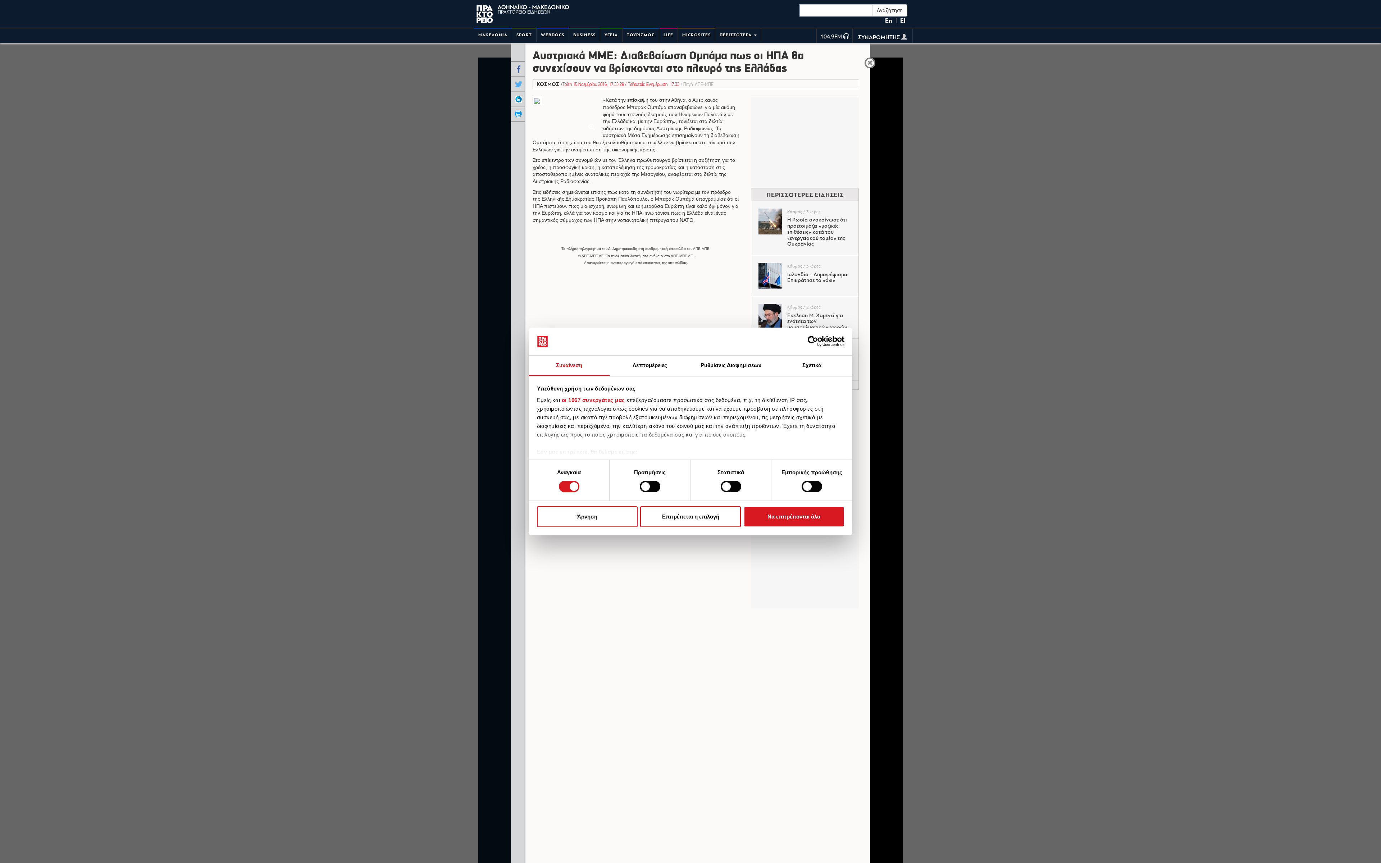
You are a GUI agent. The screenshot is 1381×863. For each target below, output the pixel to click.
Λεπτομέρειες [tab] (650, 365)
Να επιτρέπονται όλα (793, 516)
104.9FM (831, 37)
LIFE (668, 35)
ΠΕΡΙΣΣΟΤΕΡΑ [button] (736, 35)
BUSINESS (584, 35)
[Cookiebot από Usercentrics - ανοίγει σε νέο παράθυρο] (812, 341)
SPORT (524, 35)
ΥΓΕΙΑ (611, 35)
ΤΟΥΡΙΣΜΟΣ (641, 35)
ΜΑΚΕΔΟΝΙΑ (492, 35)
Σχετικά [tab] (812, 365)
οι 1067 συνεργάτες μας (593, 400)
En (888, 20)
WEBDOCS (552, 35)
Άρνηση (587, 516)
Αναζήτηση (890, 10)
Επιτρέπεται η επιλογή (690, 516)
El (902, 20)
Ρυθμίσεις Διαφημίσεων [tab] (731, 365)
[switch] (650, 486)
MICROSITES (696, 35)
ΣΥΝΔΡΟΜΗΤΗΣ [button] (879, 38)
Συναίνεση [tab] (569, 365)
